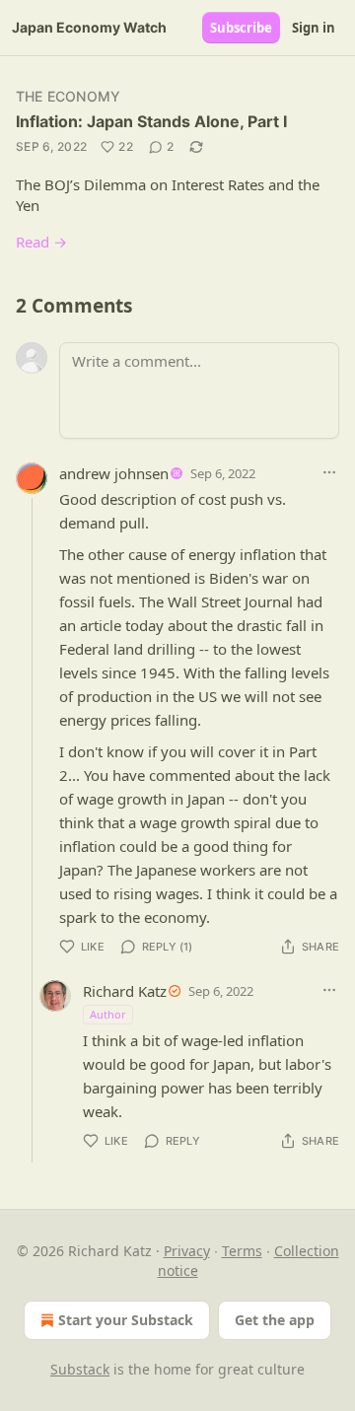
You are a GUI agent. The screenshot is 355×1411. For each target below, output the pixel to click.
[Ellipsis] (329, 472)
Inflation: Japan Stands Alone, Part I (151, 121)
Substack (79, 1369)
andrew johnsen (114, 473)
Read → (41, 241)
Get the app (275, 1319)
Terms (242, 1250)
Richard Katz (125, 991)
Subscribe (241, 27)
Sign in (313, 27)
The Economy (68, 96)
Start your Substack (125, 1319)
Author (108, 1014)
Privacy (187, 1250)
